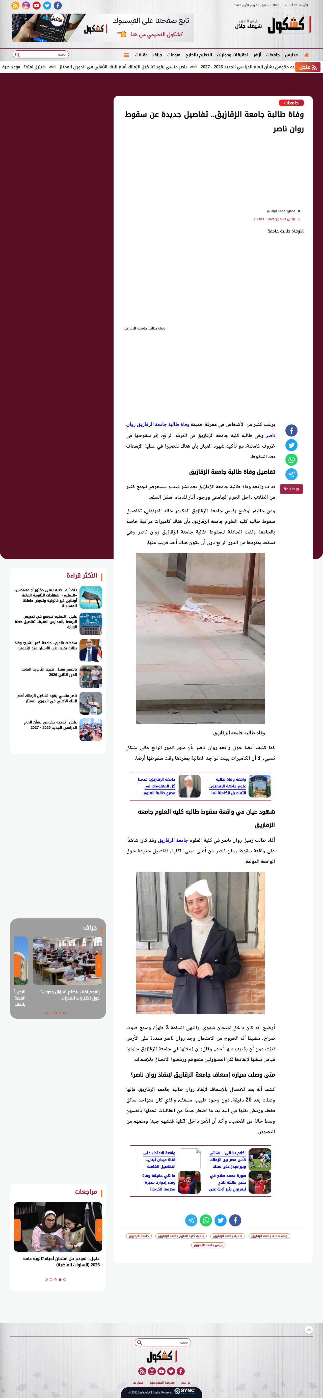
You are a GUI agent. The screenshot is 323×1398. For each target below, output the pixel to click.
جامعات (273, 55)
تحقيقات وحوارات (232, 55)
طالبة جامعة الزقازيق (227, 1236)
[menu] (126, 55)
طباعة (290, 489)
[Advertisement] (181, 170)
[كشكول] (289, 25)
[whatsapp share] (291, 460)
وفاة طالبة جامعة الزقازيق (269, 1236)
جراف (157, 55)
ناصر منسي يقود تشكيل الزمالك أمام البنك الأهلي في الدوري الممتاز (167, 67)
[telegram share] (291, 474)
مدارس (291, 55)
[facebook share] (291, 430)
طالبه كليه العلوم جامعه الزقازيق (181, 1236)
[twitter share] (291, 445)
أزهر (257, 55)
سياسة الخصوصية (162, 1383)
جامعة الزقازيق (173, 840)
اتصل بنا (138, 1383)
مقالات (141, 55)
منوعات (173, 55)
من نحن (186, 1383)
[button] (64, 1013)
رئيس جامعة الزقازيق (208, 1245)
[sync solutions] (184, 1392)
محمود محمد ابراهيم (281, 211)
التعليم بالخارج (198, 55)
